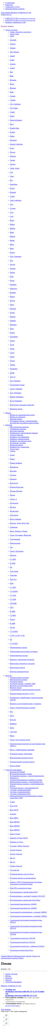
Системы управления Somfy (20, 790)
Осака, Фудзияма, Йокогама (20, 535)
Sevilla (12, 313)
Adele (12, 36)
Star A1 (12, 858)
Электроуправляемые (13, 770)
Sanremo (13, 309)
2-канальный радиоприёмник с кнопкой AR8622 (28, 916)
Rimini (12, 297)
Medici (12, 240)
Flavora (12, 152)
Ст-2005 (13, 559)
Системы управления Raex (20, 792)
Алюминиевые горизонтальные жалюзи (25, 690)
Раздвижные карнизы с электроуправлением (27, 776)
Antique (13, 48)
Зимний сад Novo (16, 842)
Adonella (13, 40)
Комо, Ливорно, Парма (18, 531)
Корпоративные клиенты (15, 9)
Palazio (12, 272)
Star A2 (12, 862)
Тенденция (14, 503)
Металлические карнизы (19, 427)
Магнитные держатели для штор (22, 664)
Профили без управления (19, 447)
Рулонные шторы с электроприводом (24, 788)
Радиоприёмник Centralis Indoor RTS (24, 892)
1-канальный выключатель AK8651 (23, 904)
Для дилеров (5, 12)
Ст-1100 (13, 595)
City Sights (14, 108)
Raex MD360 (15, 822)
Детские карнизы (16, 435)
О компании (10, 3)
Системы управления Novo (20, 794)
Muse (12, 248)
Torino (12, 349)
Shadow (13, 317)
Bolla (12, 92)
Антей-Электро (16, 850)
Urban (12, 353)
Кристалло (14, 483)
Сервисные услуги (12, 7)
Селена (12, 451)
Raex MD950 (15, 830)
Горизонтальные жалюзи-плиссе (22, 762)
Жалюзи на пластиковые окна (21, 686)
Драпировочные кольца (19, 655)
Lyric (12, 216)
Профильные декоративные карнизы (24, 433)
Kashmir (13, 192)
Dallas (12, 116)
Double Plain (14, 128)
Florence (13, 156)
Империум (14, 467)
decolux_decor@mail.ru (12, 1005)
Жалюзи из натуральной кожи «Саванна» (25, 704)
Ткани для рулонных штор (20, 740)
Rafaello (13, 293)
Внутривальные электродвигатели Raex (25, 900)
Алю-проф (14, 571)
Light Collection (15, 200)
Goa (11, 172)
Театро (12, 619)
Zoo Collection (15, 381)
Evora (12, 148)
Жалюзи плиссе (16, 688)
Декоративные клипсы (18, 647)
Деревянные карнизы (18, 429)
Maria (12, 232)
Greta (12, 176)
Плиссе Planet (15, 766)
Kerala (12, 188)
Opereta (12, 268)
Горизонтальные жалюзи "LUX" (22, 694)
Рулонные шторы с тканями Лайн (22, 684)
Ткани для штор (11, 30)
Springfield (14, 337)
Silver (12, 716)
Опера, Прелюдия (16, 551)
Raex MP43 (14, 818)
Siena (12, 329)
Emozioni (13, 140)
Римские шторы (16, 419)
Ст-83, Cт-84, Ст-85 (17, 635)
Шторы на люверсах (17, 417)
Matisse (12, 236)
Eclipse (12, 132)
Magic (12, 220)
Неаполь (13, 555)
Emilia (12, 136)
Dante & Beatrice (16, 120)
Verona (12, 361)
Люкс (12, 728)
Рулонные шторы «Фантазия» (21, 754)
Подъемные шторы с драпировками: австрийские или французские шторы (24, 422)
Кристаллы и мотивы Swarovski (22, 405)
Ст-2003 (13, 587)
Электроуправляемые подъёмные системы (26, 780)
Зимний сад (14, 778)
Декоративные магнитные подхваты (24, 651)
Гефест (12, 459)
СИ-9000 (13, 603)
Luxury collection (16, 389)
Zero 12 (12, 377)
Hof (11, 180)
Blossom (13, 88)
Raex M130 (14, 810)
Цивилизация (15, 543)
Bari (11, 72)
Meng (12, 244)
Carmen (12, 96)
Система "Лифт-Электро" (19, 846)
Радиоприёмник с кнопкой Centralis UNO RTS (27, 896)
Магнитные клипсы (17, 668)
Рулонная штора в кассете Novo (22, 874)
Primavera (13, 289)
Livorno (13, 208)
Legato (12, 196)
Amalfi (12, 56)
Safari (12, 305)
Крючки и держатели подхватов (22, 659)
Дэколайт (13, 575)
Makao (12, 224)
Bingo (12, 84)
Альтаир (13, 814)
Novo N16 (13, 806)
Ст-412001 (14, 643)
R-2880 (12, 611)
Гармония (13, 527)
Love (12, 212)
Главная (4, 956)
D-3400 (12, 563)
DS (11, 567)
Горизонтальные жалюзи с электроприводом (27, 784)
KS (11, 639)
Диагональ (14, 515)
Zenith (12, 373)
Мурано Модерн (16, 491)
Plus (11, 712)
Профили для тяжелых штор (20, 441)
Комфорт (13, 724)
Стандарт (13, 732)
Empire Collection (16, 144)
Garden (12, 160)
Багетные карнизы (17, 431)
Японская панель (16, 445)
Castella (12, 100)
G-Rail (12, 802)
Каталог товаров (7, 26)
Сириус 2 (13, 499)
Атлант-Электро (16, 854)
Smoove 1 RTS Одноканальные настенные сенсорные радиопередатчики (26, 883)
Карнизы (8, 425)
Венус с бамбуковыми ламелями (22, 750)
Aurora (12, 68)
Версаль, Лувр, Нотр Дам (19, 523)
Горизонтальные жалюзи (19, 678)
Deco (12, 124)
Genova (12, 164)
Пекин (21, 958)
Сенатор (13, 475)
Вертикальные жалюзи (18, 680)
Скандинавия (15, 539)
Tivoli (12, 345)
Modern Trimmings (16, 397)
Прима (12, 495)
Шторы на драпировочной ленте (22, 415)
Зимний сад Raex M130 (19, 838)
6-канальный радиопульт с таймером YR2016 (27, 946)
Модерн (13, 507)
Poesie (12, 281)
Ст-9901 (13, 615)
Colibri (12, 112)
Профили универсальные (19, 439)
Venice (12, 357)
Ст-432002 (14, 591)
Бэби (12, 583)
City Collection (15, 104)
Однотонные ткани (17, 385)
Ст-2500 (13, 599)
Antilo (12, 60)
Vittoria (12, 365)
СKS (11, 607)
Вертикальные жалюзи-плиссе (21, 758)
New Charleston (15, 256)
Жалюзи (8, 676)
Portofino (13, 285)
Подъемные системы (18, 443)
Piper (12, 276)
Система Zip (14, 870)
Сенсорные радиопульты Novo (21, 950)
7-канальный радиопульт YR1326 (22, 938)
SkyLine (13, 720)
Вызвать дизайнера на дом (21, 12)
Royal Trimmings (16, 401)
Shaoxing (13, 325)
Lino (11, 204)
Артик (12, 455)
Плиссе (12, 786)
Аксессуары (14, 34)
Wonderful (13, 369)
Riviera (12, 301)
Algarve (13, 44)
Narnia (12, 252)
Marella (12, 228)
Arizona (13, 64)
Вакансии (9, 5)
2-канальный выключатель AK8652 (23, 908)
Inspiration (13, 184)
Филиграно (14, 511)
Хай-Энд (13, 579)
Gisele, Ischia (14, 168)
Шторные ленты (16, 409)
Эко (11, 547)
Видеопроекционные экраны (21, 774)
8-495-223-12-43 (20, 18)
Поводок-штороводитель (19, 672)
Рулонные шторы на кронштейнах (23, 878)
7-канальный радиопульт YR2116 (22, 942)
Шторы (8, 413)
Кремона (13, 479)
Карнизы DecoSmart (17, 772)
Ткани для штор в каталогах (20, 32)
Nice (11, 260)
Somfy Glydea (15, 834)
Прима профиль (16, 463)
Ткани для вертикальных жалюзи (22, 708)
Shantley (13, 321)
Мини (12, 736)
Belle (12, 76)
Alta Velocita (14, 52)
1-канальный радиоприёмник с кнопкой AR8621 (28, 912)
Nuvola (12, 264)
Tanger (12, 341)
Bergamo (13, 80)
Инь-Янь (13, 471)
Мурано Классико (16, 487)
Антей (12, 627)
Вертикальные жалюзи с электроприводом (26, 782)
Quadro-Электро (16, 866)
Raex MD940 (15, 826)
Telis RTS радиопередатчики (20, 888)
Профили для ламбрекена (19, 437)
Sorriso (12, 333)
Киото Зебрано (15, 519)
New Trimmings (15, 393)
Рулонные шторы (16, 682)
